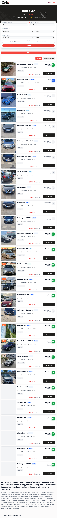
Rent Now (50, 73)
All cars (39, 58)
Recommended (49, 58)
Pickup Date (7, 28)
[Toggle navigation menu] (54, 2)
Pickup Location (8, 22)
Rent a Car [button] (31, 14)
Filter (29, 53)
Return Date (7, 35)
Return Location (35, 22)
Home (24, 14)
